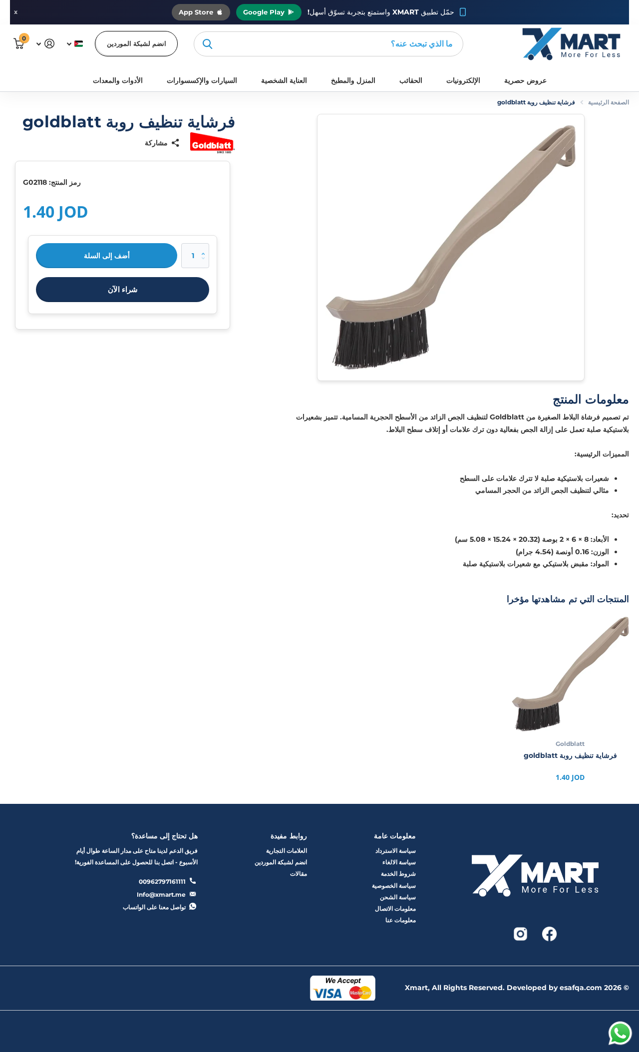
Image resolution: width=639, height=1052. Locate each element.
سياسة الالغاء (399, 862)
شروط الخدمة (398, 873)
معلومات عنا (400, 920)
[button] (205, 247)
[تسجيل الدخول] (45, 43)
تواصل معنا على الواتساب (154, 907)
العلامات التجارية (286, 850)
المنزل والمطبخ (353, 80)
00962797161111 (162, 881)
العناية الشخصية (284, 80)
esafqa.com (581, 987)
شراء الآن (123, 289)
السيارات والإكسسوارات (202, 80)
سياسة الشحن (398, 897)
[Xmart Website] (535, 878)
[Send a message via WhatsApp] (620, 1033)
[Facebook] (548, 933)
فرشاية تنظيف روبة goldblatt (570, 755)
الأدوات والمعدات (118, 80)
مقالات (298, 873)
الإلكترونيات (463, 80)
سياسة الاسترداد (395, 850)
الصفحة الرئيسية (608, 102)
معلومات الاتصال (395, 908)
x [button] (15, 12)
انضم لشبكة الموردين (136, 43)
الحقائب (410, 80)
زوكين (207, 43)
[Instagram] (520, 933)
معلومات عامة (395, 835)
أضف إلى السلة (107, 255)
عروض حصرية (525, 80)
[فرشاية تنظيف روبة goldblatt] (570, 673)
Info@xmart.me (161, 894)
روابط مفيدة (289, 835)
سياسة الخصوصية (394, 885)
